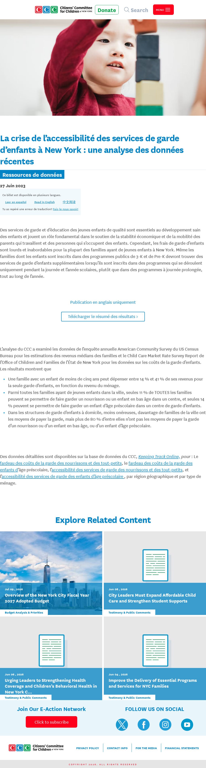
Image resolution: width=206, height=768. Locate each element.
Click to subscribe (52, 722)
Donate (107, 10)
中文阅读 (69, 202)
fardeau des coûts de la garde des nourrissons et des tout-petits (61, 463)
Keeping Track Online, (159, 456)
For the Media (146, 748)
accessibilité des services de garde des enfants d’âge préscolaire (63, 476)
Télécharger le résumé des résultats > (103, 316)
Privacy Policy (87, 748)
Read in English (44, 202)
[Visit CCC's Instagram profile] (165, 725)
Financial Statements (182, 748)
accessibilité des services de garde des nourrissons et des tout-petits (117, 469)
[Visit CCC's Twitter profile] (122, 725)
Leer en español (15, 202)
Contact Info (117, 748)
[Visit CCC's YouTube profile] (187, 725)
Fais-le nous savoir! (65, 209)
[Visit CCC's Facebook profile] (144, 725)
